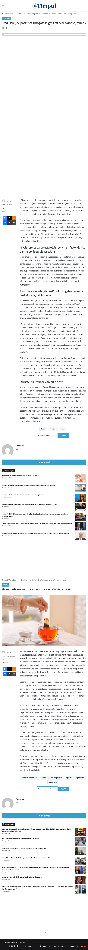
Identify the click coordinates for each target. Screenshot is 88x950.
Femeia (11, 14)
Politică (38, 946)
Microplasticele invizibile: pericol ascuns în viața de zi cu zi (20, 476)
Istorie (50, 946)
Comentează (44, 462)
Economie (65, 946)
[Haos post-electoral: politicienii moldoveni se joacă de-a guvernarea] (80, 498)
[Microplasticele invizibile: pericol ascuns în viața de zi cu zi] (80, 478)
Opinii (44, 946)
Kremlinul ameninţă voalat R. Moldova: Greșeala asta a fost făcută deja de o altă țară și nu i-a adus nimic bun (36, 533)
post (44, 429)
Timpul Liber (75, 946)
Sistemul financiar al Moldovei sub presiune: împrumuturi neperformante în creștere (28, 485)
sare (63, 429)
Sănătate (19, 14)
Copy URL (64, 435)
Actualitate (29, 946)
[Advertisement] (44, 558)
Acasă (5, 14)
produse (53, 429)
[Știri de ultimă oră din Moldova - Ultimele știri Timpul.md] (44, 5)
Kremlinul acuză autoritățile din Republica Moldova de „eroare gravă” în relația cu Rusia (29, 504)
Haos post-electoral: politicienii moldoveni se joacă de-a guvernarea (23, 495)
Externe (57, 946)
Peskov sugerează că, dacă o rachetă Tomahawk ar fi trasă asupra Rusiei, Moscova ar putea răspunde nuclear (37, 524)
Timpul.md (8, 201)
